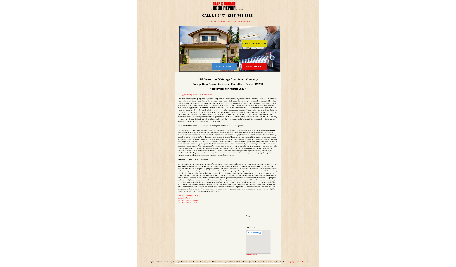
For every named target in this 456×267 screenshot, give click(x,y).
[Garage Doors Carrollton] (224, 10)
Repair (214, 21)
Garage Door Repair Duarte (187, 202)
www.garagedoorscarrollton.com (297, 262)
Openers (230, 21)
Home (209, 21)
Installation (222, 21)
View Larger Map (251, 255)
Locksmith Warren (184, 198)
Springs (237, 21)
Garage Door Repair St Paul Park (189, 196)
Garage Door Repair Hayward (188, 200)
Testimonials (245, 21)
